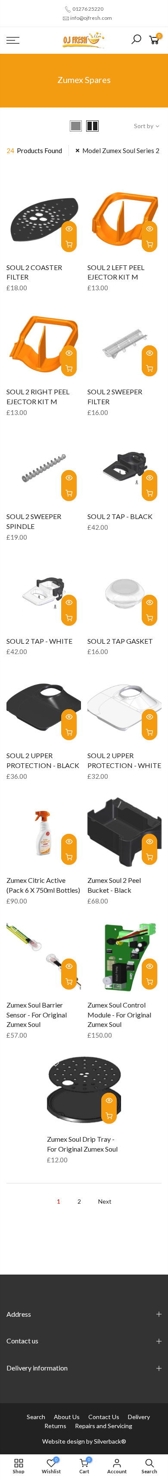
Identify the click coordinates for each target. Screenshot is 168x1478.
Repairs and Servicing (103, 1425)
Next (105, 1201)
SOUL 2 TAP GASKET (120, 641)
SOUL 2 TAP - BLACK (119, 516)
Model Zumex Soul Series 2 (120, 150)
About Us (67, 1416)
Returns (55, 1425)
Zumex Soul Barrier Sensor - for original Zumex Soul (36, 1015)
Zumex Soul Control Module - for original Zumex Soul (119, 1015)
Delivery (139, 1416)
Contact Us (103, 1416)
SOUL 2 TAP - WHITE (39, 641)
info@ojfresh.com (91, 18)
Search (36, 1416)
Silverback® (110, 1441)
